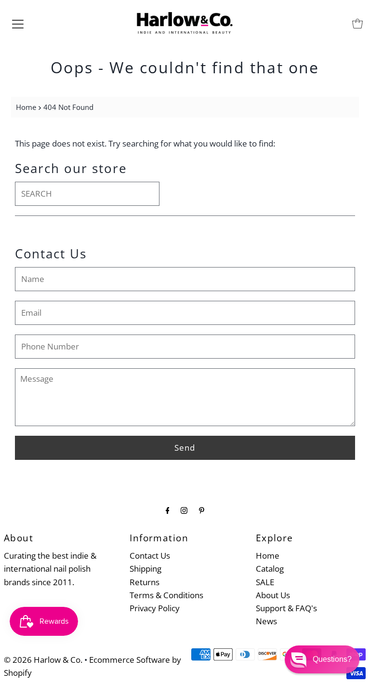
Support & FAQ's (286, 608)
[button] (322, 659)
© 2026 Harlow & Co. (43, 659)
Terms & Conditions (166, 595)
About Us (273, 595)
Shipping (145, 568)
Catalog (270, 568)
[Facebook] (168, 509)
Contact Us (150, 555)
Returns (144, 582)
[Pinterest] (201, 509)
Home (26, 107)
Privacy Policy (155, 608)
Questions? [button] (332, 659)
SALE (265, 582)
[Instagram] (184, 509)
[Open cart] (357, 23)
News (266, 621)
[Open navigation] (18, 24)
